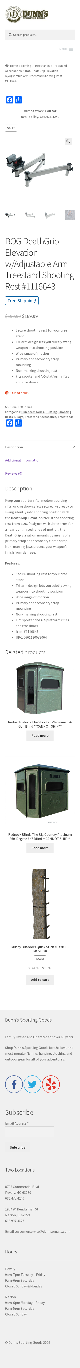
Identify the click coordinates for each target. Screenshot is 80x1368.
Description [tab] (14, 447)
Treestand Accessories (40, 417)
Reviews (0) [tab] (13, 473)
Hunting (26, 66)
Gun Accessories (32, 412)
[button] (68, 141)
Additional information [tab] (22, 460)
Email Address (17, 1123)
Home (14, 66)
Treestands (42, 66)
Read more (40, 735)
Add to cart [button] (40, 979)
